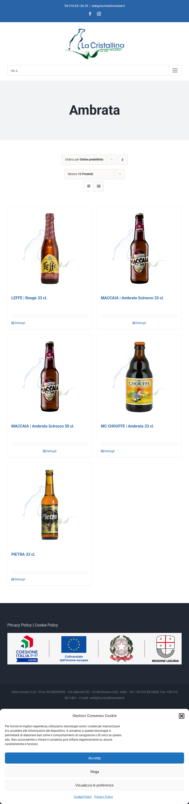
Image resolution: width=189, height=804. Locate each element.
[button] (181, 716)
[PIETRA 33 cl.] (50, 505)
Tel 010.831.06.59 (76, 6)
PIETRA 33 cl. (23, 554)
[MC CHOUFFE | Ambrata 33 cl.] (139, 377)
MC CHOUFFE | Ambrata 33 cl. (127, 426)
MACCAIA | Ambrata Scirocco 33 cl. (132, 298)
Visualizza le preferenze (94, 785)
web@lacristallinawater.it (108, 6)
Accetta (94, 758)
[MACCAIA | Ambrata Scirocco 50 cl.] (50, 377)
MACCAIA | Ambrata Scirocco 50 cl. (42, 426)
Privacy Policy (103, 797)
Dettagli (20, 323)
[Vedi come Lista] (98, 186)
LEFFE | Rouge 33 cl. (29, 298)
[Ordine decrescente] (122, 160)
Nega (94, 771)
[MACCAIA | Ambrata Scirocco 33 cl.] (139, 248)
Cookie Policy (83, 797)
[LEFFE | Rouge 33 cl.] (50, 248)
